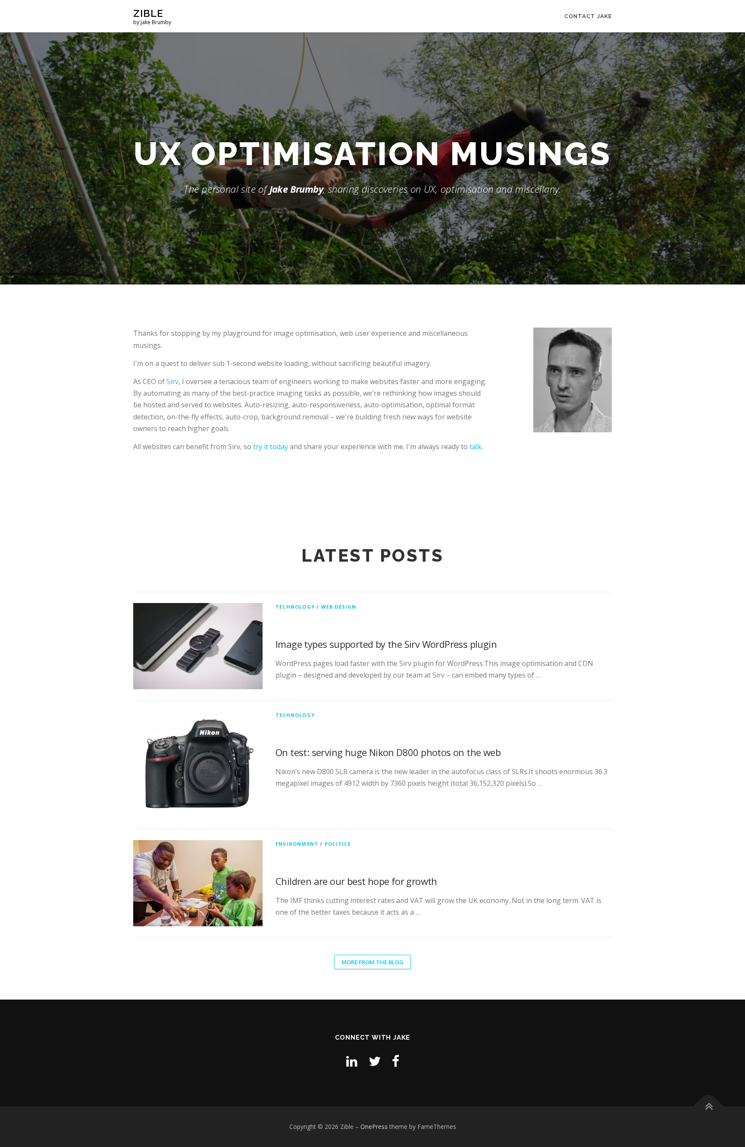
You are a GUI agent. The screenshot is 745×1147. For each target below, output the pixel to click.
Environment (296, 844)
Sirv (172, 381)
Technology (295, 606)
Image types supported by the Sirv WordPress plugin (386, 644)
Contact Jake (588, 16)
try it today (270, 446)
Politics (338, 844)
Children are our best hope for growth (356, 881)
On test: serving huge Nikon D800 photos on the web (388, 752)
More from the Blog (372, 962)
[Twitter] (375, 1061)
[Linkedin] (351, 1061)
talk (476, 446)
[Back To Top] (708, 1106)
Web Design (339, 606)
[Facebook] (395, 1061)
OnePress (374, 1126)
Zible (148, 13)
